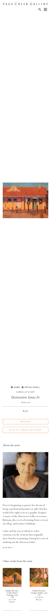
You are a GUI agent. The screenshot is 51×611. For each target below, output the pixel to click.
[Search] (39, 9)
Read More (8, 547)
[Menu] (45, 9)
